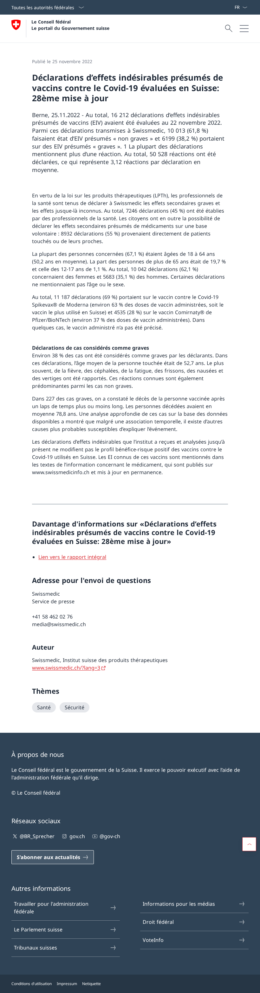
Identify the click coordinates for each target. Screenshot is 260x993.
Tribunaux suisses (35, 947)
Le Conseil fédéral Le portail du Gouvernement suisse (70, 25)
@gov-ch (110, 836)
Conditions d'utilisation (31, 983)
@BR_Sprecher (37, 836)
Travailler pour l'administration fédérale (51, 907)
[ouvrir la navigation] (244, 28)
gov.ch (77, 836)
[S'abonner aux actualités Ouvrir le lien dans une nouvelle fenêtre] (232, 7)
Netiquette (91, 983)
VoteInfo (153, 940)
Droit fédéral (158, 921)
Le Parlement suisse (38, 929)
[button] (249, 844)
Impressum (67, 983)
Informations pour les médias (179, 903)
